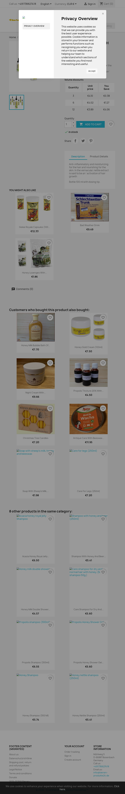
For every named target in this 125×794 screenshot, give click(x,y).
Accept (91, 71)
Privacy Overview (34, 26)
